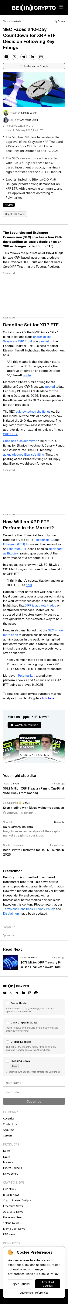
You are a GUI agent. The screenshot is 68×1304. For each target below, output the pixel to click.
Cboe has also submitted (20, 441)
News (6, 21)
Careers (7, 1135)
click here (47, 698)
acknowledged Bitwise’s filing (23, 455)
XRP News (9, 1189)
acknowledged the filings (33, 412)
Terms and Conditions (18, 909)
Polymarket (26, 676)
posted (44, 341)
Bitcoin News (11, 1194)
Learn (6, 1156)
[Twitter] (15, 57)
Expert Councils (12, 1168)
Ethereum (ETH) (14, 544)
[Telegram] (23, 57)
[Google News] (36, 993)
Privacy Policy (44, 909)
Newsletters (10, 1173)
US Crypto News (13, 1211)
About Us (8, 1130)
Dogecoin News (13, 1217)
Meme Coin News (14, 1228)
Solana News (11, 1223)
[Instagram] (41, 57)
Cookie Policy (48, 1274)
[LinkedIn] (32, 57)
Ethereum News (13, 1206)
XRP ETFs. (10, 434)
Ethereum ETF (17, 549)
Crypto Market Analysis (17, 1200)
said (29, 585)
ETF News (9, 1234)
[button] (34, 1007)
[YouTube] (6, 57)
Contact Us (10, 1124)
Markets (16, 21)
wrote (27, 375)
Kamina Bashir (29, 112)
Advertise (9, 1118)
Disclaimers (11, 914)
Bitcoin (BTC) (45, 540)
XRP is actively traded (40, 605)
